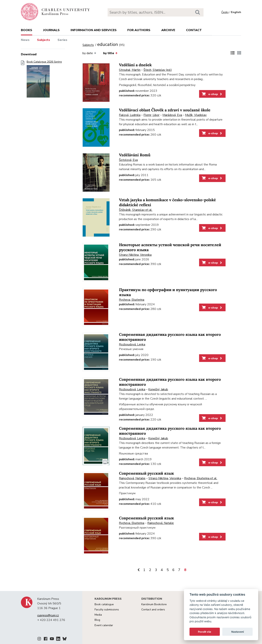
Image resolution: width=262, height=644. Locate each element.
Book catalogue (104, 604)
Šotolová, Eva (128, 160)
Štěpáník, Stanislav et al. (135, 210)
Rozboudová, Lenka (132, 344)
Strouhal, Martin (129, 70)
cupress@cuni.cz (48, 615)
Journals (51, 30)
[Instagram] (39, 639)
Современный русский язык (146, 473)
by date (87, 53)
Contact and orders (153, 609)
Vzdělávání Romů (134, 155)
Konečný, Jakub (158, 389)
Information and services (94, 30)
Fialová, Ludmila (129, 115)
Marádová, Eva (172, 115)
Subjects (43, 40)
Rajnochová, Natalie (132, 478)
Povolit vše (204, 631)
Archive (168, 30)
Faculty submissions (107, 609)
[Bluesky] (65, 639)
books (26, 30)
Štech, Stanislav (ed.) (157, 70)
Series (62, 40)
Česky (225, 12)
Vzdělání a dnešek (135, 65)
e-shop (213, 94)
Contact (194, 30)
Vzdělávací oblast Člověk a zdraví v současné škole (164, 110)
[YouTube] (52, 639)
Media (98, 615)
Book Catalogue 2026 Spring (44, 62)
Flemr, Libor (151, 115)
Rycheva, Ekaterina (131, 300)
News (25, 40)
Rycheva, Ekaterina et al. (200, 478)
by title (108, 53)
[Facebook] (46, 639)
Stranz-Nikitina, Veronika (135, 255)
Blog (97, 620)
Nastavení (237, 631)
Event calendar (104, 625)
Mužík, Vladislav (196, 115)
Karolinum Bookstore (154, 604)
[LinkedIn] (58, 639)
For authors (138, 30)
